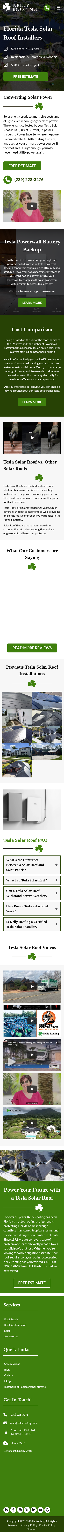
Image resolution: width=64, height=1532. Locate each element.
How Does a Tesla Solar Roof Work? (27, 908)
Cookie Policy (47, 1525)
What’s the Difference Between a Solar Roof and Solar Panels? (25, 865)
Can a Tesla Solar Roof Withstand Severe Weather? (26, 893)
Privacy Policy (29, 1525)
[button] (32, 302)
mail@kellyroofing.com (23, 1423)
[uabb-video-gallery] (32, 206)
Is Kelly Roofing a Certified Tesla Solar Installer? (26, 924)
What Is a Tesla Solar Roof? (26, 880)
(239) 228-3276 (13, 1266)
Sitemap (31, 1529)
